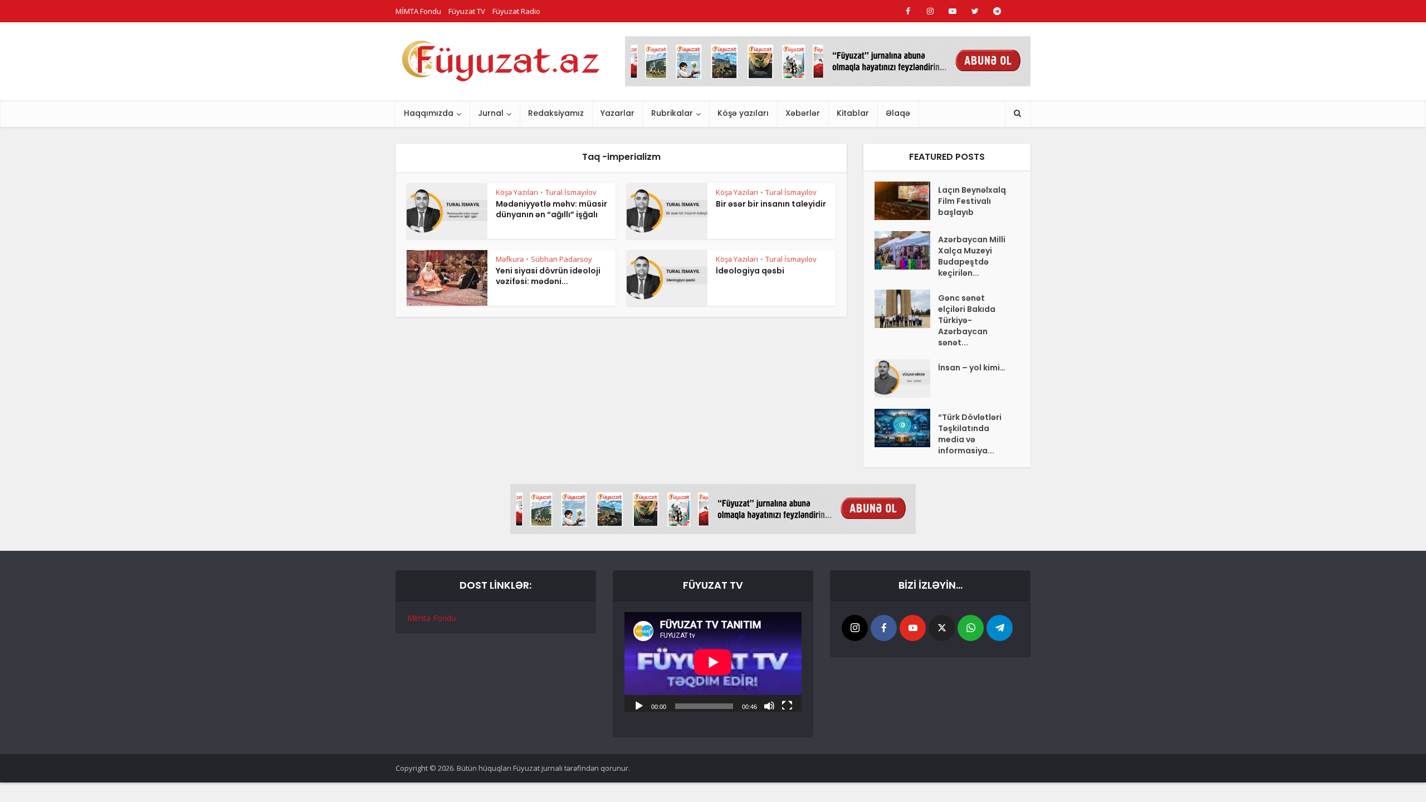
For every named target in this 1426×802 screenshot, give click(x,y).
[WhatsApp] (971, 628)
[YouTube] (913, 628)
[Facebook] (884, 628)
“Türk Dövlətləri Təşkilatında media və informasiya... (970, 434)
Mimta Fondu (431, 618)
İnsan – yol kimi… (971, 367)
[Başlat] (638, 705)
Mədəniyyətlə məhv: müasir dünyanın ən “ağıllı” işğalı (551, 209)
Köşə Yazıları (517, 192)
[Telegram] (1000, 628)
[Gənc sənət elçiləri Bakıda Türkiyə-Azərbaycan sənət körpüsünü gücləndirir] (906, 309)
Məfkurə (510, 259)
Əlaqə (898, 113)
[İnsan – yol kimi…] (906, 378)
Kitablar (853, 113)
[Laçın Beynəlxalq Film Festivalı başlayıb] (906, 201)
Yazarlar (617, 113)
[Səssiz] (769, 705)
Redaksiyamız (556, 113)
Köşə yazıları (743, 113)
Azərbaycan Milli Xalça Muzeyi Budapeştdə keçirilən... (971, 256)
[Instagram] (855, 628)
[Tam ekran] (787, 705)
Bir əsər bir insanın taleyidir (771, 203)
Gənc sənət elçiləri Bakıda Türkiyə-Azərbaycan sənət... (966, 320)
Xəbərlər (802, 113)
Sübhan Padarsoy (561, 259)
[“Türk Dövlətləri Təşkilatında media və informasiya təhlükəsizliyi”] (906, 428)
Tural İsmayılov (571, 192)
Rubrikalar (672, 113)
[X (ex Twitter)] (942, 628)
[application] (713, 662)
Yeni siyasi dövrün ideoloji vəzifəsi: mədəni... (548, 276)
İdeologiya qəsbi (750, 270)
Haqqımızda (428, 113)
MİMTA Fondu (418, 11)
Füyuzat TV (466, 11)
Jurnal (491, 113)
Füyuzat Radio (516, 11)
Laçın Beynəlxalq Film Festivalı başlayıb (972, 201)
